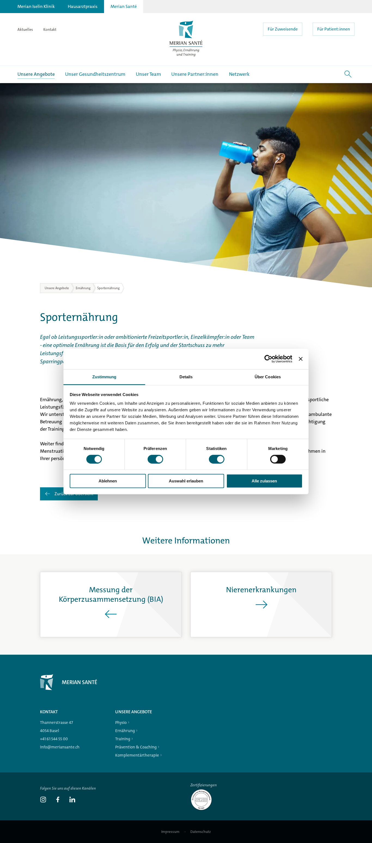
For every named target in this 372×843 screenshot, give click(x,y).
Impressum (170, 831)
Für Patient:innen (333, 29)
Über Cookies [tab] (268, 376)
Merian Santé (124, 6)
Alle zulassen (264, 481)
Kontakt (49, 29)
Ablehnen (108, 481)
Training (122, 739)
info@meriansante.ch (60, 747)
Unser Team (148, 74)
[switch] (155, 459)
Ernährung (125, 730)
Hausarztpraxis (82, 6)
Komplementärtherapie (137, 755)
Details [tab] (186, 376)
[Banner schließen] (301, 359)
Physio (121, 722)
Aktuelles (25, 29)
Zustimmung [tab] (104, 376)
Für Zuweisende (283, 29)
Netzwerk (239, 74)
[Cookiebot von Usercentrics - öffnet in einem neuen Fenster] (268, 359)
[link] (43, 800)
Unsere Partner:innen (194, 74)
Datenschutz (200, 831)
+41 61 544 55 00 (54, 739)
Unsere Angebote (36, 74)
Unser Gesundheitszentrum (95, 74)
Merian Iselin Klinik (36, 6)
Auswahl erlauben (186, 481)
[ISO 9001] (203, 809)
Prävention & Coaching (136, 747)
